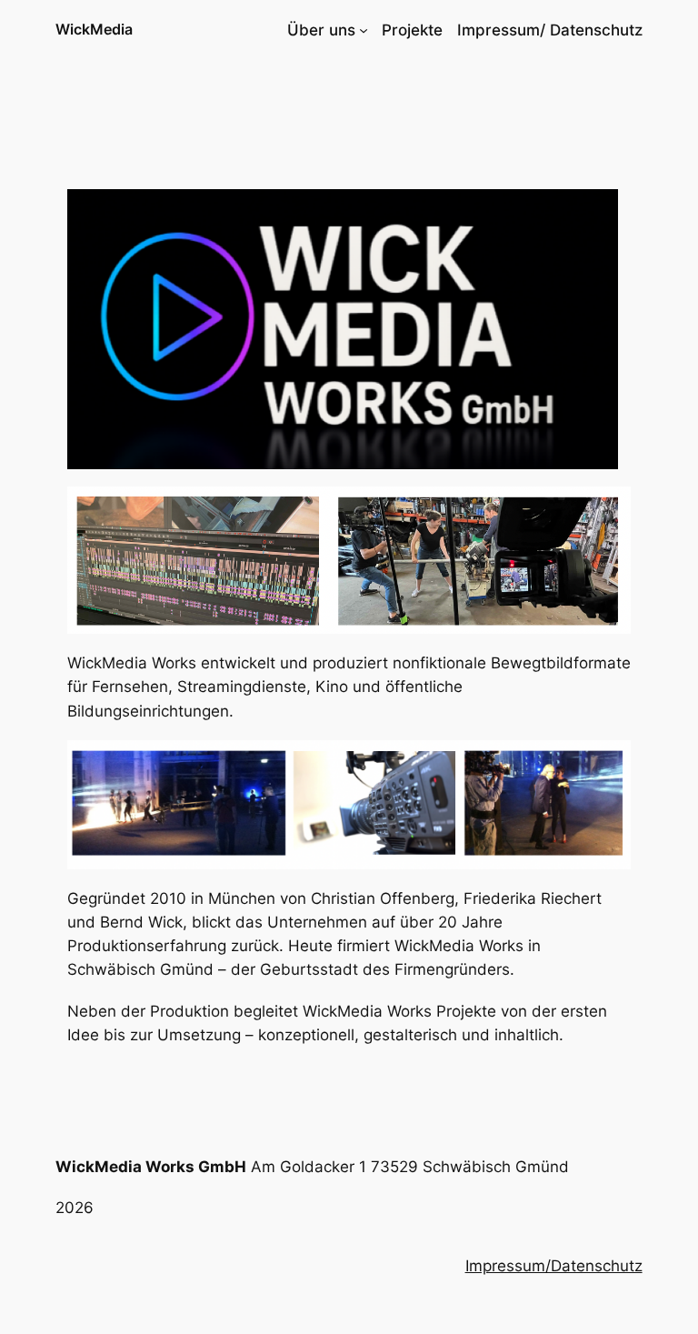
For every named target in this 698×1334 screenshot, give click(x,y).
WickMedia (94, 29)
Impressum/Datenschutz (554, 1266)
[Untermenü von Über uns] (363, 30)
